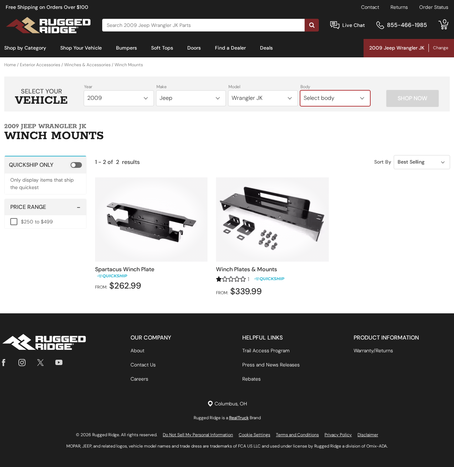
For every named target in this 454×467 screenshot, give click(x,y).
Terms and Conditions (297, 435)
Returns (399, 7)
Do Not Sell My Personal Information (198, 435)
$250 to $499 (37, 221)
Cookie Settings (254, 435)
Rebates (251, 379)
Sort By (382, 162)
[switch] (45, 164)
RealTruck (239, 418)
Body (305, 87)
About (137, 350)
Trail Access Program (265, 350)
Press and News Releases (271, 364)
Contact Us (143, 364)
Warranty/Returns (373, 350)
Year (88, 87)
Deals (266, 48)
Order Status (433, 7)
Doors (194, 48)
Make (161, 87)
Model (234, 87)
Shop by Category (25, 48)
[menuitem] (25, 48)
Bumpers (126, 48)
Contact (370, 7)
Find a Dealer (230, 48)
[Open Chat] (334, 25)
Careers (139, 379)
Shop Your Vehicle (81, 48)
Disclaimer (368, 435)
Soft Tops (162, 48)
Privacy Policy (338, 435)
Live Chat (353, 25)
